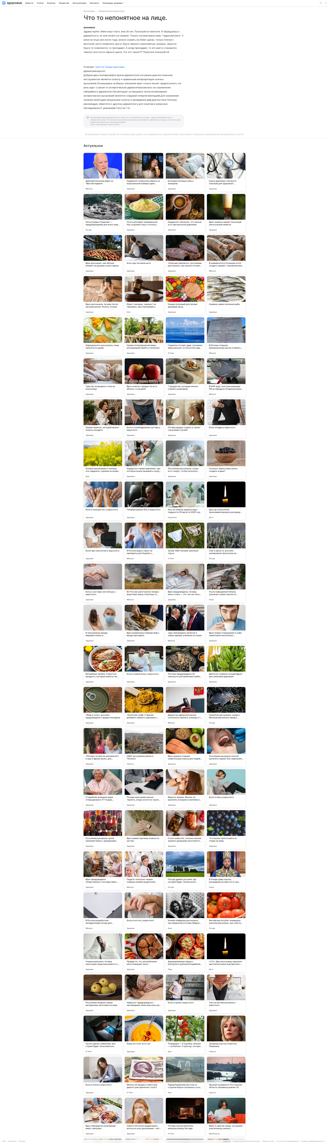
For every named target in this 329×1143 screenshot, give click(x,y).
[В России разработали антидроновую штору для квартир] (103, 911)
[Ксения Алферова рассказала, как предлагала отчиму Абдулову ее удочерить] (185, 911)
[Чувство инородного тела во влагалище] (103, 377)
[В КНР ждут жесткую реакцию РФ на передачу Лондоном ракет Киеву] (226, 377)
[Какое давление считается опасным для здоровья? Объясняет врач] (226, 172)
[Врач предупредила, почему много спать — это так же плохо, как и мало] (185, 583)
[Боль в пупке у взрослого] (185, 994)
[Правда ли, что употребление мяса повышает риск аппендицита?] (144, 952)
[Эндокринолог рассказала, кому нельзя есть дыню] (103, 336)
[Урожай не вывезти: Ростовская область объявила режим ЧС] (226, 1076)
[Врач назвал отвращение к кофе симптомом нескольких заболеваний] (226, 624)
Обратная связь (268, 1141)
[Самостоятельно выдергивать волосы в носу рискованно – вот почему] (144, 1117)
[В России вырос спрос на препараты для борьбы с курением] (144, 542)
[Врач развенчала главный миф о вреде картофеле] (144, 624)
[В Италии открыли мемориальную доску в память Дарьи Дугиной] (226, 336)
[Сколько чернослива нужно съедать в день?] (226, 459)
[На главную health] (14, 3)
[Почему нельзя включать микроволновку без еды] (185, 1117)
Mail (4, 1141)
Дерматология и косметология (111, 11)
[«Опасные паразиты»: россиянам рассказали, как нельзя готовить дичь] (185, 254)
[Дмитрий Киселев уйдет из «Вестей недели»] (103, 172)
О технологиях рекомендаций (287, 1141)
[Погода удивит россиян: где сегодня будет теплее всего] (185, 870)
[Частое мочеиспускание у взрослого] (226, 994)
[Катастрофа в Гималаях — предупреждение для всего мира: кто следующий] (103, 213)
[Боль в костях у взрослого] (144, 911)
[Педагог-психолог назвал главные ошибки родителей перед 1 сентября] (144, 870)
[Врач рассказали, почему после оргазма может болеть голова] (103, 295)
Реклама (22, 1141)
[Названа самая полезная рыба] (226, 295)
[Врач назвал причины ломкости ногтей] (144, 829)
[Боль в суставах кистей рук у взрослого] (103, 583)
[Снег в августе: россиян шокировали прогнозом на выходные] (226, 542)
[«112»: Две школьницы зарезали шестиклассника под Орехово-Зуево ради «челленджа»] (226, 952)
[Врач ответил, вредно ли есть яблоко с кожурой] (144, 377)
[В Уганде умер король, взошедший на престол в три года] (226, 870)
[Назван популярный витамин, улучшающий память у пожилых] (144, 336)
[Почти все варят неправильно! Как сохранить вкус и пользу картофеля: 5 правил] (144, 213)
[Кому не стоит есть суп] (144, 1035)
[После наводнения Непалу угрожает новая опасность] (226, 583)
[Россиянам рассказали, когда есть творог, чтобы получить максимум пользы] (185, 459)
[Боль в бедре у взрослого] (226, 418)
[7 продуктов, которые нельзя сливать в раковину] (185, 377)
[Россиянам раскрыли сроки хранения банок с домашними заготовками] (103, 829)
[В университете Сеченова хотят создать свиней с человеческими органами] (226, 254)
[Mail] (4, 3)
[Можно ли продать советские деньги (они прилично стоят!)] (144, 1076)
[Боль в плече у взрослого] (103, 1076)
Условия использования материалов (246, 1141)
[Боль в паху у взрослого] (226, 788)
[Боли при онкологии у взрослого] (103, 542)
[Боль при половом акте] (144, 254)
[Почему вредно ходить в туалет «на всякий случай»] (185, 418)
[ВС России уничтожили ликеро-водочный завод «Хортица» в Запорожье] (144, 583)
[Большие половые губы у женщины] (185, 172)
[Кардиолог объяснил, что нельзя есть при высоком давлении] (185, 213)
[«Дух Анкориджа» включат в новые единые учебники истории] (185, 624)
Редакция (227, 1141)
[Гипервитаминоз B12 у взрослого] (144, 501)
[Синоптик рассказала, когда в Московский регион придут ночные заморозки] (226, 706)
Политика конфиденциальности (312, 1141)
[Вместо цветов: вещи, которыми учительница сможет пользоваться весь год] (226, 1117)
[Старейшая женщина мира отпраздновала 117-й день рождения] (103, 788)
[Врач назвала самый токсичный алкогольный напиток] (226, 213)
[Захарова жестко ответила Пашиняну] (226, 1035)
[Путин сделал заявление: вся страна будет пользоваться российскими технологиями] (103, 1035)
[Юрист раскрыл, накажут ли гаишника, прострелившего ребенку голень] (144, 295)
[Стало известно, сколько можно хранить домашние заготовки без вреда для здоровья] (185, 829)
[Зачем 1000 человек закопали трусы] (185, 542)
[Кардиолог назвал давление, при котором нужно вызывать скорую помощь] (144, 459)
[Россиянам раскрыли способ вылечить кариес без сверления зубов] (226, 747)
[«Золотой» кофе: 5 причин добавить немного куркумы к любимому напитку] (144, 706)
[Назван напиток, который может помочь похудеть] (103, 418)
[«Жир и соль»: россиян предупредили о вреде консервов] (103, 706)
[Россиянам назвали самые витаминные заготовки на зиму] (103, 994)
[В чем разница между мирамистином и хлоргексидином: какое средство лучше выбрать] (103, 624)
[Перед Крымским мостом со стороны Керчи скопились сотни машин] (185, 1076)
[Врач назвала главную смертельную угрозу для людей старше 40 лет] (185, 747)
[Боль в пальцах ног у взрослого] (103, 501)
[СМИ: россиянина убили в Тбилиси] (144, 747)
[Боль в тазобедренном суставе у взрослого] (144, 418)
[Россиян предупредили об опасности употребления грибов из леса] (185, 665)
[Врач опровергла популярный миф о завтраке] (103, 1117)
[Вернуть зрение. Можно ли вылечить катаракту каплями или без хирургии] (185, 788)
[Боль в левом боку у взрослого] (144, 665)
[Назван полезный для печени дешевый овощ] (185, 295)
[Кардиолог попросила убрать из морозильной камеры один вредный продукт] (144, 172)
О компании (12, 1141)
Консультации (89, 11)
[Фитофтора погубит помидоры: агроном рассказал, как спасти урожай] (226, 911)
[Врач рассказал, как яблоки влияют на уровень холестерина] (103, 254)
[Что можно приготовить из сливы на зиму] (226, 829)
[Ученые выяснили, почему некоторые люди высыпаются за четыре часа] (103, 952)
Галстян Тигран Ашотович (110, 67)
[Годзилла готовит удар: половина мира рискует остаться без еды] (185, 336)
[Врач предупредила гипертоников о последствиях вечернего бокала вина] (103, 870)
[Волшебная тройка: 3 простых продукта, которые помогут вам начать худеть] (103, 665)
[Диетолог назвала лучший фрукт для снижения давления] (226, 665)
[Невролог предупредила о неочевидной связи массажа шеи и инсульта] (144, 994)
